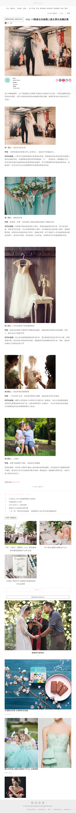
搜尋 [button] (68, 13)
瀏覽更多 (37, 590)
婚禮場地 (50, 8)
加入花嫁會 (53, 13)
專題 (24, 8)
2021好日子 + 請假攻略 (18, 505)
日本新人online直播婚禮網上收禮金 (22, 499)
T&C (49, 809)
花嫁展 (19, 8)
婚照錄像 (43, 8)
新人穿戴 (32, 8)
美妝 (37, 8)
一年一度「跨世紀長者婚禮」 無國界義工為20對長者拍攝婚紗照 (33, 511)
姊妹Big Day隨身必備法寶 (18, 508)
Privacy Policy (31, 809)
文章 (7, 8)
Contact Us (67, 809)
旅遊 (62, 8)
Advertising (57, 809)
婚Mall (13, 8)
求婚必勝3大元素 (15, 502)
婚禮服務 (57, 8)
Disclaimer (42, 809)
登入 (61, 13)
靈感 (66, 8)
